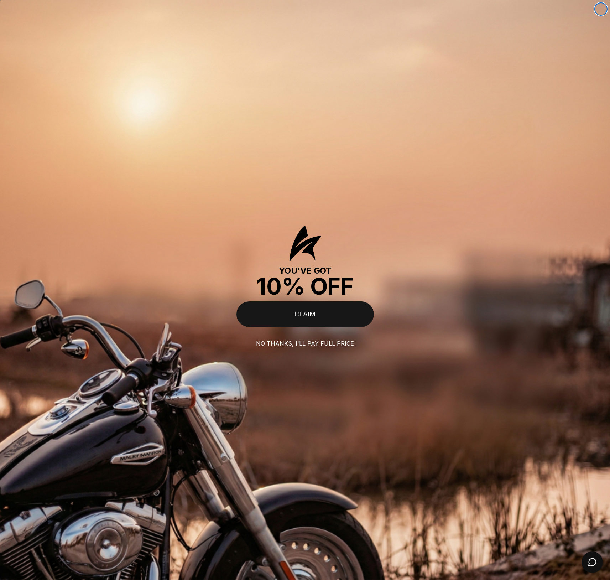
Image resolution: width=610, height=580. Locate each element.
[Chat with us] (592, 562)
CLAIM (305, 314)
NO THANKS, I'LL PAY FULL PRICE (305, 343)
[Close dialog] (601, 9)
